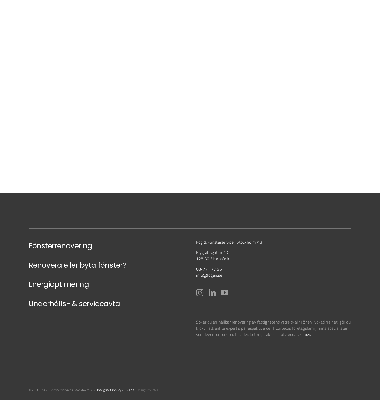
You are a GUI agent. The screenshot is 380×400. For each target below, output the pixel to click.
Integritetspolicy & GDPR (115, 390)
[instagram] (199, 292)
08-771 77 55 (209, 269)
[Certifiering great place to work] (259, 350)
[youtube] (224, 292)
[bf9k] (209, 350)
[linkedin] (212, 292)
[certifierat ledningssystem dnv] (238, 350)
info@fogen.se (209, 275)
